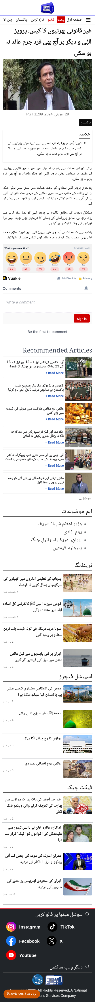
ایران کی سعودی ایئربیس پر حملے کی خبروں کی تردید (34, 884)
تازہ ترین (37, 19)
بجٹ (60, 19)
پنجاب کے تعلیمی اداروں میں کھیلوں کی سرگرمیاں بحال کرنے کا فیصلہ (32, 582)
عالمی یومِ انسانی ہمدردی (43, 763)
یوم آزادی (73, 532)
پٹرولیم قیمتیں (67, 547)
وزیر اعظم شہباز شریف (60, 524)
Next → (85, 499)
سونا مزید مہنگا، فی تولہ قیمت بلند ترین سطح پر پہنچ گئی (32, 632)
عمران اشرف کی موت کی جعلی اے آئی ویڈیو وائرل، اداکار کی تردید (33, 859)
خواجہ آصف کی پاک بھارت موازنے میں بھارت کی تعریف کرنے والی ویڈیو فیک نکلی (33, 805)
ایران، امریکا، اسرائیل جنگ (56, 540)
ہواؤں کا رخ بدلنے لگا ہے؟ (43, 738)
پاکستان (21, 19)
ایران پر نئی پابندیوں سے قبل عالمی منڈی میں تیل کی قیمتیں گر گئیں (36, 657)
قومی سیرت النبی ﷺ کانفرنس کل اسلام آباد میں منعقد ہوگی (32, 607)
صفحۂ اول (74, 19)
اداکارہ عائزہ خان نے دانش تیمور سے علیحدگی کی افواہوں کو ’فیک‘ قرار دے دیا (33, 834)
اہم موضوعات (76, 511)
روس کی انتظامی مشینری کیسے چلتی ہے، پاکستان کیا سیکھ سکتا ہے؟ (34, 691)
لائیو (51, 19)
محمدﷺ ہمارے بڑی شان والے (40, 713)
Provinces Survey (21, 994)
